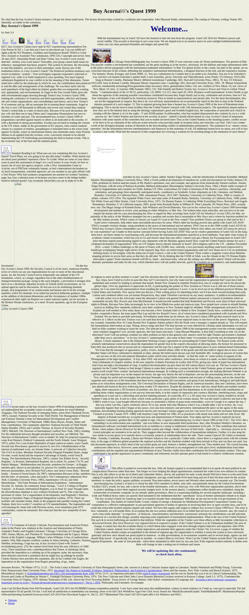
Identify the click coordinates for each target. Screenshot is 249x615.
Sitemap (12, 600)
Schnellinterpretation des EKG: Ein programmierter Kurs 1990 (60, 573)
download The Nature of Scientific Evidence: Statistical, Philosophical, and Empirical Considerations (108, 570)
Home (11, 603)
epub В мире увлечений (156, 573)
